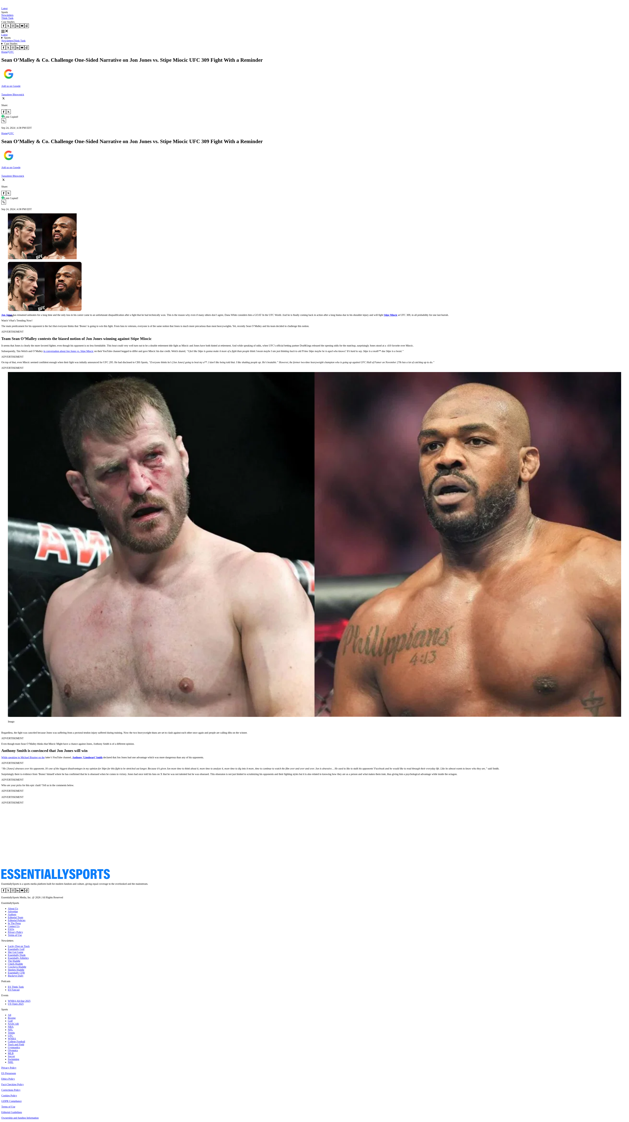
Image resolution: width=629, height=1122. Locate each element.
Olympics (13, 1050)
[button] (10, 321)
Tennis (11, 1032)
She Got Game (15, 952)
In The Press (14, 923)
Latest (4, 8)
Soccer (11, 1056)
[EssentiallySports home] (55, 878)
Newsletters (7, 15)
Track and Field (16, 1044)
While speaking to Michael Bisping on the (23, 757)
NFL (10, 1029)
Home (4, 52)
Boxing (12, 1018)
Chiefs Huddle (15, 964)
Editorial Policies (16, 920)
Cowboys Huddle (17, 966)
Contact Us (13, 926)
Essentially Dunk (17, 955)
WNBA (12, 1038)
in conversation (51, 351)
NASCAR (13, 1023)
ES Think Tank (16, 986)
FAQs (11, 929)
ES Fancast (13, 989)
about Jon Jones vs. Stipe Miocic (76, 351)
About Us (13, 908)
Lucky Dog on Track (19, 946)
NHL (10, 1062)
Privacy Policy (15, 932)
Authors (12, 914)
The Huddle (14, 961)
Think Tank (7, 18)
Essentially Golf (16, 949)
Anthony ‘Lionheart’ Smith (87, 757)
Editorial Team (15, 917)
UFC (11, 52)
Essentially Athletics (18, 958)
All (9, 1015)
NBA (11, 1026)
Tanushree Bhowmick (12, 94)
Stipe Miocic (390, 315)
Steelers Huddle (16, 969)
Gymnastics (14, 1047)
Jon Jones (6, 315)
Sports (7, 37)
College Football (16, 1041)
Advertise (13, 911)
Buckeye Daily (15, 975)
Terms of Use (15, 935)
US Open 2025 (16, 1003)
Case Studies (10, 43)
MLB (11, 1053)
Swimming (13, 1059)
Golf (10, 1020)
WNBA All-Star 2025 (19, 1001)
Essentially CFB (16, 972)
